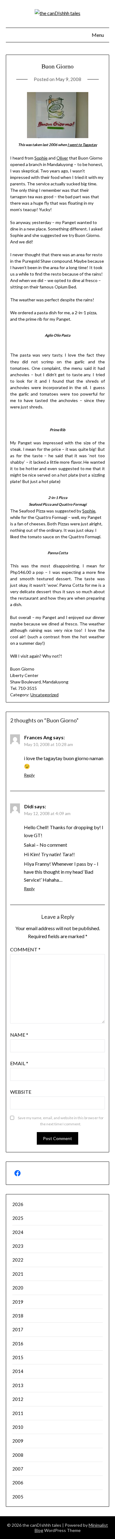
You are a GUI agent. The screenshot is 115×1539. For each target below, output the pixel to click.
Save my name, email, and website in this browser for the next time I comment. (61, 1121)
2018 (17, 1315)
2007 (17, 1468)
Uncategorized (44, 694)
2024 (17, 1232)
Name (19, 1035)
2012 (17, 1399)
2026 (17, 1204)
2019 (17, 1302)
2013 (17, 1385)
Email (19, 1063)
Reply (29, 775)
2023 (17, 1246)
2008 (17, 1455)
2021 (17, 1274)
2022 (17, 1260)
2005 (17, 1496)
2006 (17, 1482)
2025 (17, 1218)
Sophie (41, 157)
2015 (17, 1357)
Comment (25, 949)
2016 (17, 1343)
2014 (17, 1371)
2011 (17, 1413)
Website (20, 1092)
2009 (17, 1441)
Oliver (62, 157)
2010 (17, 1427)
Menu (98, 35)
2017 (17, 1329)
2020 (17, 1287)
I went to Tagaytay (82, 144)
